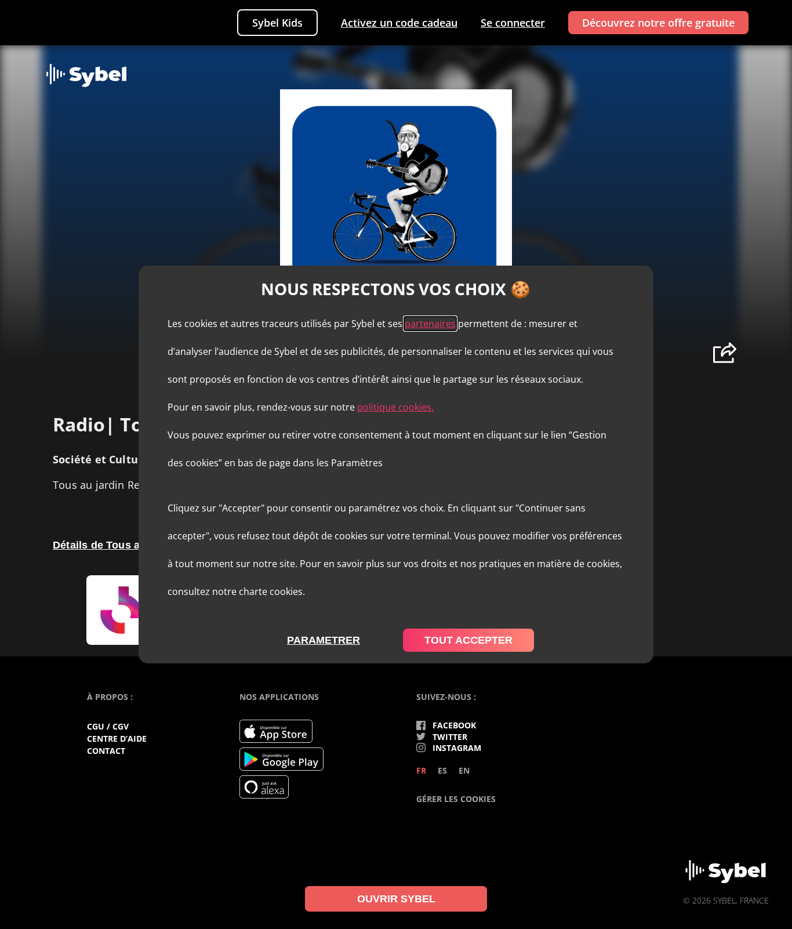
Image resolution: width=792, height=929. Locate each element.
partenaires (430, 323)
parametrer (323, 640)
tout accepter (468, 640)
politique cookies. (395, 407)
